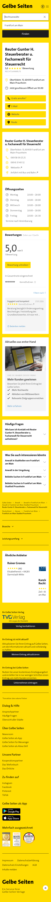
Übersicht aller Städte (12, 719)
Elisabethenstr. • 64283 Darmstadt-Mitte (18, 568)
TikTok (5, 795)
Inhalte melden (9, 869)
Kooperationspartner (12, 760)
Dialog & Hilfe (10, 706)
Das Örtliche (8, 768)
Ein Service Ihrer (13, 890)
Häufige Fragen (9, 715)
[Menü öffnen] (47, 6)
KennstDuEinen (25, 304)
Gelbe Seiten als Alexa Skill (15, 746)
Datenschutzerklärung (28, 860)
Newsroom (7, 734)
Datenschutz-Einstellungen (15, 865)
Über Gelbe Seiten (13, 728)
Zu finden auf (10, 777)
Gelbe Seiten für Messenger (15, 742)
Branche (6, 526)
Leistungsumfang (10, 538)
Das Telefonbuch (10, 764)
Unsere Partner (11, 754)
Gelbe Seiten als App (12, 738)
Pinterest (6, 791)
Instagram (7, 783)
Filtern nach (39, 293)
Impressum (7, 860)
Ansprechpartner (10, 711)
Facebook (7, 787)
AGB (34, 865)
